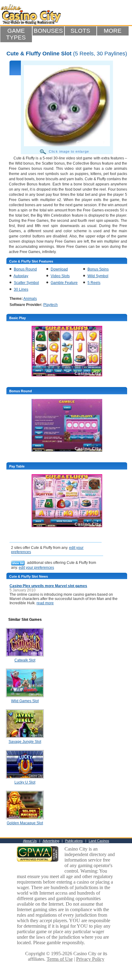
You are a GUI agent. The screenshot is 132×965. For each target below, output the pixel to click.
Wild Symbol (97, 276)
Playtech (50, 305)
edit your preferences (36, 567)
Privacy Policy (90, 959)
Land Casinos (99, 841)
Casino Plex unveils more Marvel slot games (48, 586)
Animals (30, 298)
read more (45, 603)
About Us (30, 841)
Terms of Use (60, 959)
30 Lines (21, 289)
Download (59, 269)
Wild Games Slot (25, 701)
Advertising (51, 841)
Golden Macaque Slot (25, 823)
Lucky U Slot (24, 782)
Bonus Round (25, 269)
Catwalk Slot (24, 660)
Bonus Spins (98, 269)
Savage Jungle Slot (25, 742)
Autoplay (21, 276)
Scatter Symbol (26, 283)
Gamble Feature (64, 283)
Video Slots (60, 276)
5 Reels (93, 283)
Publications (74, 841)
